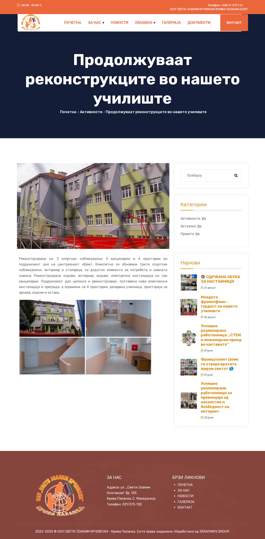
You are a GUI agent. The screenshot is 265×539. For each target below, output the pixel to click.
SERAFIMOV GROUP (214, 531)
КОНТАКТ (234, 23)
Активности (91, 112)
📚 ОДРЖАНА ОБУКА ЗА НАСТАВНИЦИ (220, 279)
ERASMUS (143, 22)
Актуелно (188, 226)
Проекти (187, 234)
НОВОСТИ (119, 22)
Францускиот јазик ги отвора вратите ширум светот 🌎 (219, 364)
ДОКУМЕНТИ (199, 22)
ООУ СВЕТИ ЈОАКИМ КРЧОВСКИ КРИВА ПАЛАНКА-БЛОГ (209, 9)
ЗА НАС (94, 22)
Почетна (68, 112)
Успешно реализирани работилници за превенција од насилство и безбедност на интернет (216, 397)
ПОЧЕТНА (72, 22)
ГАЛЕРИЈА (171, 22)
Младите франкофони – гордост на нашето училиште (219, 304)
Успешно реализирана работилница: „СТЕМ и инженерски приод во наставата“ (221, 335)
